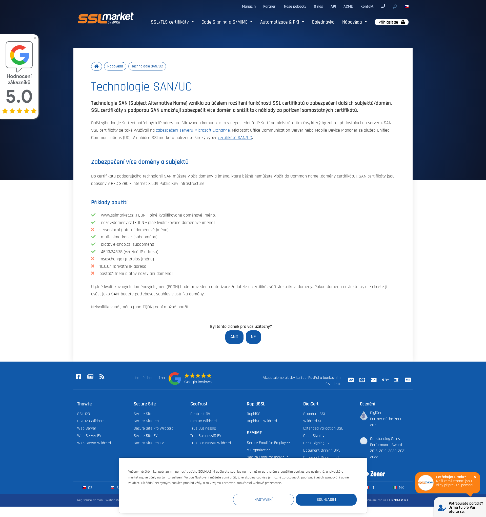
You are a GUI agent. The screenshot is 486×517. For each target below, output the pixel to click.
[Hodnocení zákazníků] (190, 378)
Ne (253, 336)
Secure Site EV (145, 436)
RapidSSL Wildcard (262, 421)
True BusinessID (203, 428)
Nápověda (352, 22)
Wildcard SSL (313, 421)
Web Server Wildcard (94, 443)
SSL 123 (83, 414)
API (333, 6)
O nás (318, 6)
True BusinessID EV (205, 436)
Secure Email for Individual (268, 457)
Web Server (86, 428)
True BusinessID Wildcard (210, 443)
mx (401, 488)
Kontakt (367, 6)
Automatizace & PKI (280, 22)
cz (89, 488)
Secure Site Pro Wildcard (153, 428)
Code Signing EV (316, 443)
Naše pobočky (295, 6)
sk (118, 488)
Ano (234, 336)
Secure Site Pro (146, 421)
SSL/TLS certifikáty (170, 22)
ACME (348, 6)
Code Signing (314, 436)
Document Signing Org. (321, 450)
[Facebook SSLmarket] (78, 377)
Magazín (249, 6)
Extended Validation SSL (323, 428)
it (372, 488)
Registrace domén (90, 500)
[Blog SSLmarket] (90, 377)
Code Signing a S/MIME (225, 22)
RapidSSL (254, 414)
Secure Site (143, 414)
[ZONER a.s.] (370, 471)
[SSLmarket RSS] (102, 377)
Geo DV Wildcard (203, 421)
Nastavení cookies (375, 500)
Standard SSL (314, 414)
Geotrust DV (200, 414)
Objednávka (323, 22)
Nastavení (263, 499)
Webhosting (114, 500)
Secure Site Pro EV (149, 443)
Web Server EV (89, 436)
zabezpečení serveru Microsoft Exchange (193, 130)
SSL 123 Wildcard (91, 421)
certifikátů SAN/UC (235, 137)
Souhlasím (326, 499)
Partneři (269, 6)
